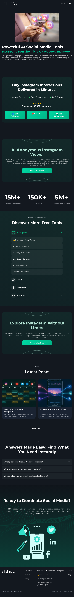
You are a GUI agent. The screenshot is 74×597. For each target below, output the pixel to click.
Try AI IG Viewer (37, 171)
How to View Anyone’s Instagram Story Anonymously (44, 584)
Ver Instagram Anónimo (45, 579)
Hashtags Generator (21, 253)
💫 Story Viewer (42, 575)
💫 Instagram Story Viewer (24, 240)
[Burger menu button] (69, 3)
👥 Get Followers (15, 115)
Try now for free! (37, 343)
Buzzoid (27, 575)
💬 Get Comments (59, 115)
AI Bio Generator (20, 265)
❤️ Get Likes (37, 114)
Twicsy (27, 579)
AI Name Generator (21, 246)
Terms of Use (67, 591)
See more (36, 428)
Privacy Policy (56, 591)
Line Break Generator (22, 259)
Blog (69, 575)
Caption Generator (21, 272)
